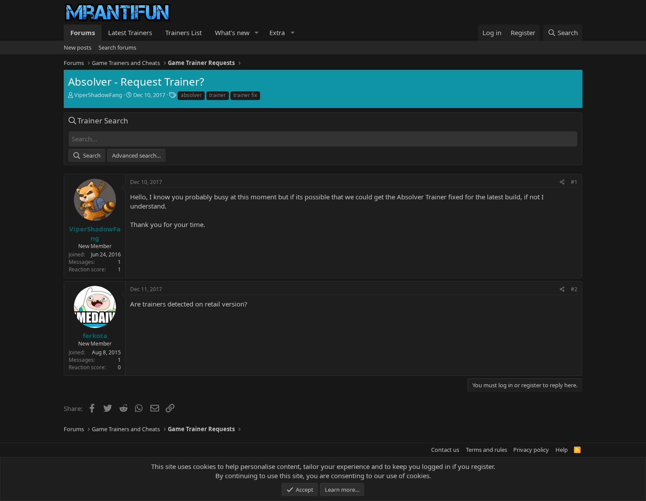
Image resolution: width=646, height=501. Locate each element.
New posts (77, 47)
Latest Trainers (130, 32)
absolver (191, 95)
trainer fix (245, 95)
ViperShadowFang (98, 95)
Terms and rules (486, 450)
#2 (574, 289)
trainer (217, 95)
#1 (574, 182)
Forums (82, 32)
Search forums (117, 47)
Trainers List (183, 32)
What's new (232, 32)
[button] (256, 33)
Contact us (445, 450)
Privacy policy (531, 450)
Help (561, 450)
